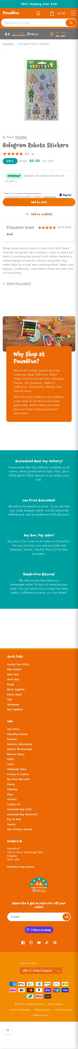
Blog (9, 794)
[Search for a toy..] (71, 22)
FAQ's (10, 759)
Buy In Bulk (14, 819)
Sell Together (15, 709)
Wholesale (13, 704)
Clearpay (12, 789)
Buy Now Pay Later (18, 779)
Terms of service (63, 1009)
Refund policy (40, 1015)
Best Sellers (14, 669)
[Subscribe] (67, 917)
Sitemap (40, 1004)
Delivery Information (19, 744)
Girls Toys (13, 679)
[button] (55, 13)
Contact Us (13, 804)
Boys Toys (13, 674)
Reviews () (18, 154)
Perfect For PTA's (18, 664)
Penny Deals (14, 694)
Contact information (19, 1009)
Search (11, 824)
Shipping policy (42, 1009)
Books (10, 684)
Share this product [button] (19, 283)
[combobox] (39, 23)
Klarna (11, 784)
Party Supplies (15, 689)
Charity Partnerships (19, 749)
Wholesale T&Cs (16, 769)
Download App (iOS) (19, 809)
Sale (9, 699)
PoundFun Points (17, 734)
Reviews (12, 739)
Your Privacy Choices (19, 829)
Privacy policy (55, 1004)
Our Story (13, 729)
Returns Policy (15, 754)
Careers (12, 799)
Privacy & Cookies (18, 774)
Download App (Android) (22, 814)
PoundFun (8, 44)
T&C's (10, 764)
